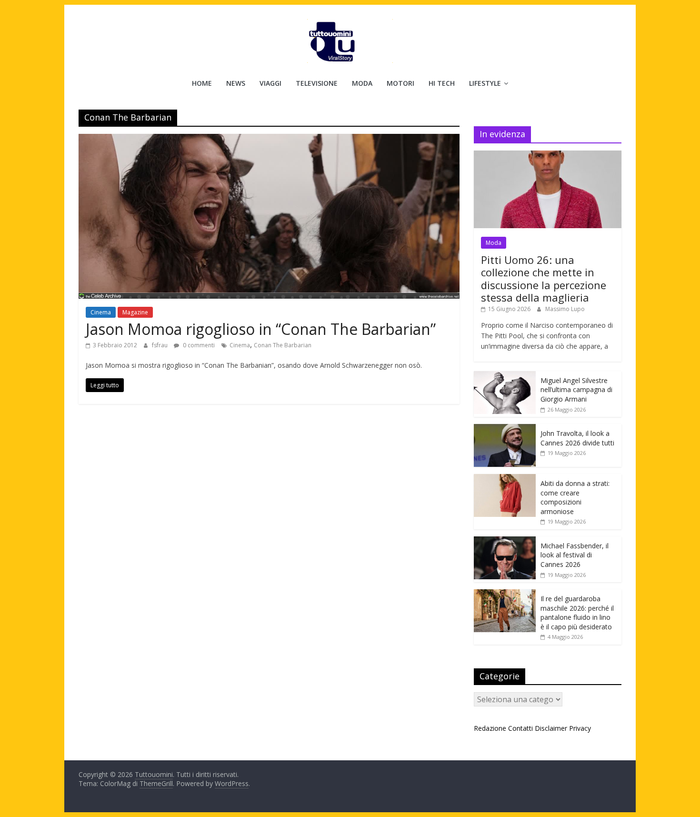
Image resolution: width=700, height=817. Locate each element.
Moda (362, 83)
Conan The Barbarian (282, 345)
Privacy (580, 728)
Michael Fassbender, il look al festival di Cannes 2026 (574, 555)
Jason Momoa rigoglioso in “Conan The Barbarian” (261, 329)
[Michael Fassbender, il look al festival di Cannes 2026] (505, 541)
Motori (400, 83)
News (235, 83)
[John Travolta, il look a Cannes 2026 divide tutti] (505, 429)
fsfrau (160, 345)
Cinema (100, 312)
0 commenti (198, 345)
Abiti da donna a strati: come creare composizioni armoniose (575, 497)
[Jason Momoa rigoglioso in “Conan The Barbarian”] (269, 139)
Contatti (520, 728)
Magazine (135, 312)
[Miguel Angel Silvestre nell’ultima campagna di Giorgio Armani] (505, 376)
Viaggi (270, 83)
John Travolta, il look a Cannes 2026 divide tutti (577, 438)
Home (202, 83)
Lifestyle (485, 83)
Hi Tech (442, 83)
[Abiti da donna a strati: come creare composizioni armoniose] (505, 479)
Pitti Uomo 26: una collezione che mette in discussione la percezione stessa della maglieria (543, 278)
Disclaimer (551, 728)
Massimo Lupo (565, 309)
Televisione (317, 83)
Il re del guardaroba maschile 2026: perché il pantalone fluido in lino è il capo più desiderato (577, 612)
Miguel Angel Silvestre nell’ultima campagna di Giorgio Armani (576, 389)
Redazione (490, 728)
